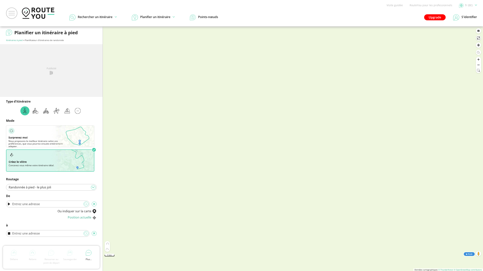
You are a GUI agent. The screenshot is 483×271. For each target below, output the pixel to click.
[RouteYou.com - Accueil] (38, 13)
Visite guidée (395, 5)
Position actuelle (79, 217)
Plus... (89, 259)
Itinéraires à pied (14, 40)
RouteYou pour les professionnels (431, 5)
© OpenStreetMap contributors (468, 269)
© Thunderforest (445, 269)
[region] (293, 148)
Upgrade (435, 17)
